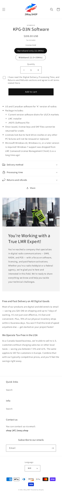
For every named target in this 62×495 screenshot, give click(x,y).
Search (9, 389)
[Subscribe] (52, 448)
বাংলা (29, 468)
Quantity (31, 64)
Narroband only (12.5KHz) (30, 50)
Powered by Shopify (37, 489)
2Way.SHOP (26, 489)
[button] (3, 9)
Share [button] (33, 188)
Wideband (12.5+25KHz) (31, 57)
